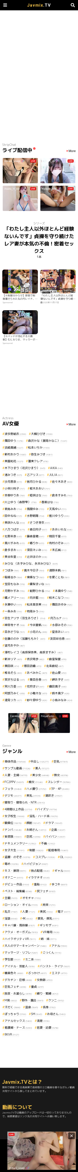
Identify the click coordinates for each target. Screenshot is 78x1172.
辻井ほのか (37, 557)
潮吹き (53, 795)
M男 (11, 1000)
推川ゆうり (59, 516)
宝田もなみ (15, 584)
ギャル (62, 871)
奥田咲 (12, 666)
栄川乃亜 (13, 686)
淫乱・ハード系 (43, 816)
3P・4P (60, 789)
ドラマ (53, 823)
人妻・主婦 (16, 775)
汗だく (12, 1007)
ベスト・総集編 (18, 891)
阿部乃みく (15, 693)
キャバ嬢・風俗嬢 (20, 925)
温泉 (31, 1007)
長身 (49, 1007)
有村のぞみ (59, 543)
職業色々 (14, 973)
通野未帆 (58, 570)
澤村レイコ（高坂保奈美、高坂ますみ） (34, 652)
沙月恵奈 (13, 482)
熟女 (61, 775)
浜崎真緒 (14, 447)
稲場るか (13, 577)
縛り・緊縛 (47, 993)
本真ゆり (63, 591)
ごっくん (52, 952)
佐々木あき (62, 482)
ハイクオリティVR (20, 939)
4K (27, 918)
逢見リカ (13, 700)
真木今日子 (34, 570)
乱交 (11, 911)
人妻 (28, 911)
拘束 (49, 905)
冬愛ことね (59, 577)
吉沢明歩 (35, 659)
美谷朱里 (13, 557)
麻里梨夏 (58, 659)
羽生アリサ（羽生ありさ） (25, 618)
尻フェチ (46, 891)
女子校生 (15, 816)
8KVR (12, 1034)
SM (36, 1014)
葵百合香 (38, 679)
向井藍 (37, 598)
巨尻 (33, 836)
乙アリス (35, 475)
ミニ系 (33, 959)
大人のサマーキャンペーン (26, 946)
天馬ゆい (58, 509)
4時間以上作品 (18, 809)
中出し (40, 761)
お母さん (56, 1014)
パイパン (55, 836)
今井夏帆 (38, 625)
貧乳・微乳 (48, 918)
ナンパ (13, 830)
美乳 (33, 795)
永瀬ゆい (13, 604)
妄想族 (13, 836)
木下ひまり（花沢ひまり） (25, 468)
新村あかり (15, 454)
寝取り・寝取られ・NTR (25, 802)
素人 (42, 768)
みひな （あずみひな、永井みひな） (31, 563)
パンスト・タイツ (55, 966)
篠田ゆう (14, 441)
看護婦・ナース (18, 1028)
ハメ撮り (36, 789)
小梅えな (38, 693)
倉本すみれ (62, 495)
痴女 (36, 782)
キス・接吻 (15, 871)
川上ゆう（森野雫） (21, 502)
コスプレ (45, 857)
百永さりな (15, 632)
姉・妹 (49, 939)
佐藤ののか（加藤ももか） (25, 638)
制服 (36, 850)
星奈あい (60, 632)
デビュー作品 (17, 884)
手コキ (59, 884)
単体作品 (15, 761)
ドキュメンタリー (20, 843)
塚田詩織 (32, 666)
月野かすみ (15, 591)
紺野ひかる (40, 591)
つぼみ (12, 570)
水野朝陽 (35, 516)
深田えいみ (37, 550)
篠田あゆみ (62, 604)
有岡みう (35, 611)
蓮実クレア (38, 461)
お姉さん (36, 830)
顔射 (33, 823)
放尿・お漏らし (18, 993)
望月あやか (15, 645)
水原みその (62, 625)
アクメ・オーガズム (21, 932)
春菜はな (50, 502)
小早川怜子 (15, 488)
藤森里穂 (35, 536)
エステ (59, 973)
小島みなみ (62, 700)
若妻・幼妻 (47, 1028)
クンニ (56, 1000)
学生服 (12, 959)
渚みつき (13, 475)
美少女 (40, 775)
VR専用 (51, 932)
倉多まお (13, 550)
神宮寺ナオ (15, 625)
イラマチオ (39, 877)
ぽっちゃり (15, 1014)
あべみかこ (37, 673)
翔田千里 (58, 536)
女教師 (45, 980)
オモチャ (31, 898)
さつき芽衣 (40, 522)
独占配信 (40, 871)
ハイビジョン (36, 864)
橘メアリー (15, 598)
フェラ (13, 789)
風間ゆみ (35, 509)
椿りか (37, 543)
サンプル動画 (17, 768)
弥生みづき (42, 454)
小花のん (38, 632)
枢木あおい (40, 488)
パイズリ (47, 809)
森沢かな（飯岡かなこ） (47, 441)
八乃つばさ (15, 529)
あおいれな (62, 529)
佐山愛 (59, 673)
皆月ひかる (37, 482)
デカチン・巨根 (18, 980)
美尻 (46, 911)
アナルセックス (18, 1021)
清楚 (43, 1021)
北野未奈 (13, 536)
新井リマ (13, 659)
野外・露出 (32, 1000)
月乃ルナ (59, 618)
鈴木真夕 (60, 693)
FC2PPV (14, 782)
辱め (12, 864)
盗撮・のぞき (17, 857)
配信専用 (58, 850)
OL (66, 857)
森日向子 (38, 529)
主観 (11, 898)
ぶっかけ (37, 973)
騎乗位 (13, 823)
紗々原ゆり (37, 700)
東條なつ (35, 577)
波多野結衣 (15, 434)
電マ (64, 911)
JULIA (56, 475)
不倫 (48, 843)
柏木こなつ (59, 598)
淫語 (11, 918)
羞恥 (40, 884)
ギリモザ (49, 925)
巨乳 (61, 761)
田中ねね (13, 516)
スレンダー (59, 782)
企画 (58, 830)
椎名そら (13, 673)
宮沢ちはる (15, 679)
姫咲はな (38, 495)
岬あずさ (60, 679)
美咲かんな (15, 522)
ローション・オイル (21, 905)
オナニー (14, 877)
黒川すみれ (15, 543)
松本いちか (39, 447)
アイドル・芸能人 (20, 966)
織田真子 (58, 686)
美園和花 (14, 461)
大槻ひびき (42, 434)
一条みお (13, 611)
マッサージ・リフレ (21, 952)
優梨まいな (40, 584)
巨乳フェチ (15, 987)
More (72, 151)
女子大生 (15, 850)
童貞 (37, 987)
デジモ (13, 795)
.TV (39, 5)
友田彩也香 (60, 638)
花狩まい (35, 686)
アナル (59, 946)
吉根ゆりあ (15, 495)
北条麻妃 (55, 666)
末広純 (59, 550)
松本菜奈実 (37, 604)
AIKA (56, 468)
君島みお (13, 509)
